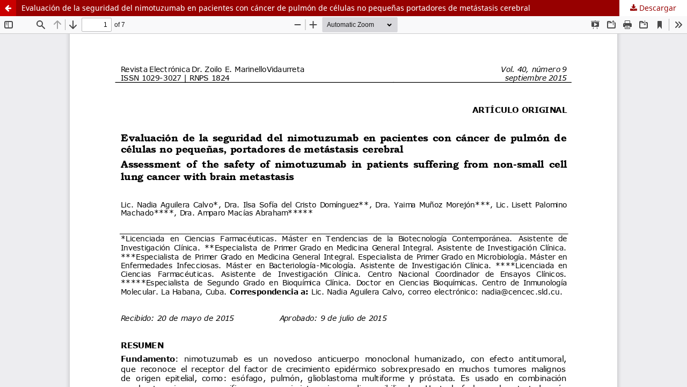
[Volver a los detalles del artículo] (8, 8)
